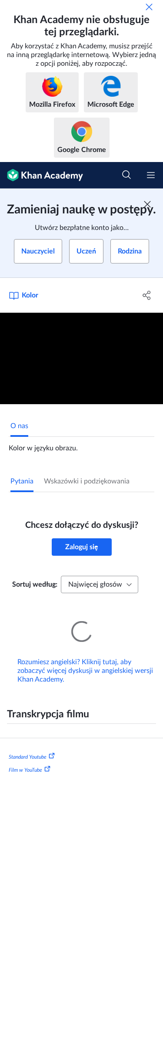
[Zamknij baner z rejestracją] (147, 204)
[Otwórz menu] (151, 175)
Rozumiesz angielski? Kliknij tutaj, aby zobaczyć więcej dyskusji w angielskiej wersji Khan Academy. (85, 658)
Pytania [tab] (21, 481)
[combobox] (99, 584)
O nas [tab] (19, 425)
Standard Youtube (28, 744)
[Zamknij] (149, 7)
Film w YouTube (25, 757)
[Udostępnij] (147, 295)
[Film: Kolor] (81, 359)
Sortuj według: (34, 584)
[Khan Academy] (41, 175)
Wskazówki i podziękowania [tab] (87, 481)
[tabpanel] (81, 445)
